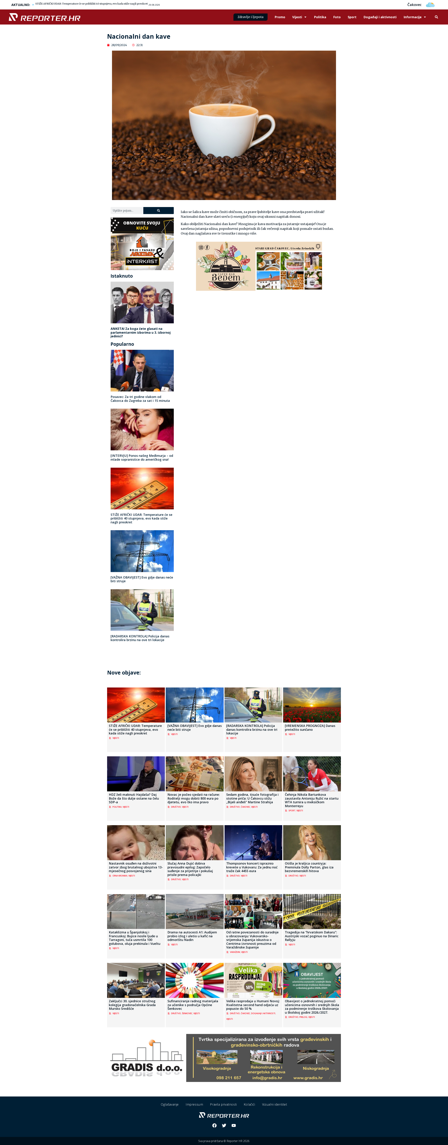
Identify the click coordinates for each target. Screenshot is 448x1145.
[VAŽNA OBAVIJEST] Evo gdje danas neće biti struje (142, 579)
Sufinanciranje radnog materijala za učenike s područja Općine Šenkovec (192, 1005)
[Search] (158, 210)
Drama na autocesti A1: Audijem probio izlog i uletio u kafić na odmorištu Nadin (192, 936)
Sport (352, 17)
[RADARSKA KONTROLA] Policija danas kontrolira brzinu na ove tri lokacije (140, 638)
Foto (337, 17)
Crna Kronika (120, 875)
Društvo (176, 806)
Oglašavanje (170, 1104)
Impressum (194, 1104)
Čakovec (245, 806)
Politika (320, 17)
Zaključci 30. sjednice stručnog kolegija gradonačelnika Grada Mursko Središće (132, 1005)
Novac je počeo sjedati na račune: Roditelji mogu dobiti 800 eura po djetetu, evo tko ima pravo (193, 798)
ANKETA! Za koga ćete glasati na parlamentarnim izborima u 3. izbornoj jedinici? (141, 332)
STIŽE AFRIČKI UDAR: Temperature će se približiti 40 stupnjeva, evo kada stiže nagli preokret (91, 3)
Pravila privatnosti (223, 1104)
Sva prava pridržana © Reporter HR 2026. (224, 1141)
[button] (436, 17)
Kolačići (249, 1104)
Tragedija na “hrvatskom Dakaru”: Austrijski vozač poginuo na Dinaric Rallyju (311, 936)
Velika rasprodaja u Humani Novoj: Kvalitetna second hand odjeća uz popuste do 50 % (253, 1005)
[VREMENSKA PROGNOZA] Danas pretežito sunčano (310, 728)
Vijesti (297, 17)
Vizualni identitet (274, 1104)
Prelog (303, 1017)
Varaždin (235, 952)
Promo (280, 17)
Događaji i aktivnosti (380, 17)
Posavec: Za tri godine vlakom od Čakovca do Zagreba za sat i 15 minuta (140, 399)
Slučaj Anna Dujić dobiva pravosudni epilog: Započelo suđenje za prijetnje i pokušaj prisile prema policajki (190, 869)
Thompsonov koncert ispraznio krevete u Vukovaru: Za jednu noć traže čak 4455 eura (252, 867)
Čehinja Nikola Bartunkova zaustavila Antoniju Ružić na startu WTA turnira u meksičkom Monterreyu (311, 800)
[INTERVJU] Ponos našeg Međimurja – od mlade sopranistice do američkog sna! (142, 457)
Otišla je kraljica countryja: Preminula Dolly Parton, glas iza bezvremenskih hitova (309, 867)
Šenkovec (187, 1013)
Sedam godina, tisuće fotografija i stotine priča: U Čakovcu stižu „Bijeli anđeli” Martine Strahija (252, 798)
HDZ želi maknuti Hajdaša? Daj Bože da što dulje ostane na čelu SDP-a (134, 798)
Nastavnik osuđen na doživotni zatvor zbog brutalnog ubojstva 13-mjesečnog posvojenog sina (136, 867)
